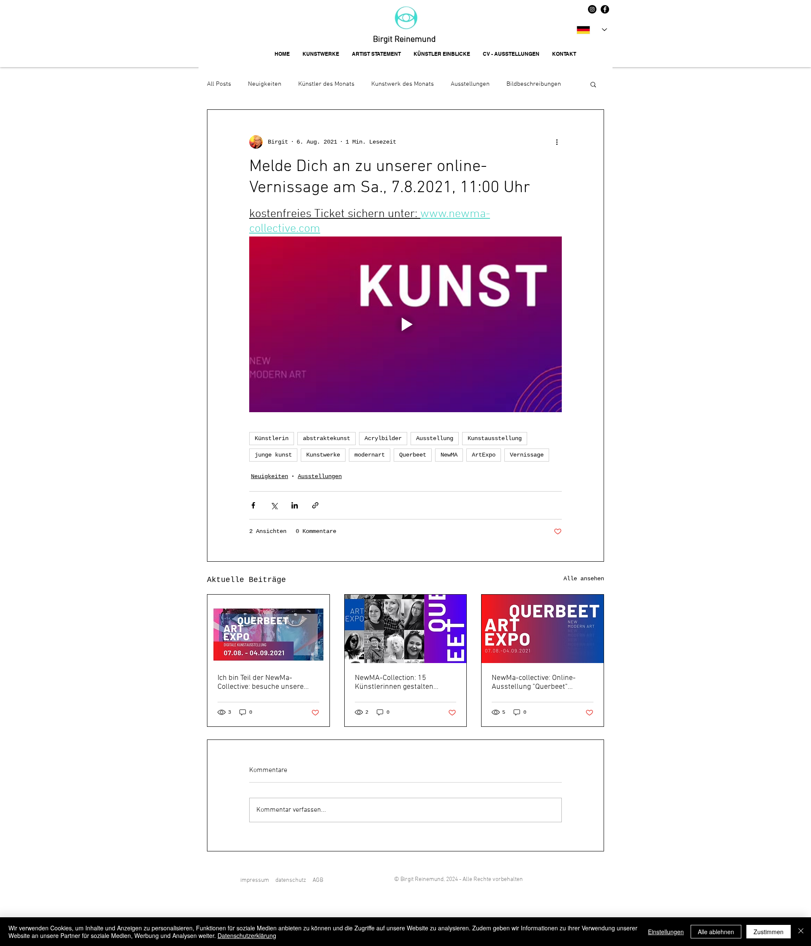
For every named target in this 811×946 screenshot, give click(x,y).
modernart (369, 454)
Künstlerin (271, 438)
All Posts (219, 84)
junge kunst (273, 454)
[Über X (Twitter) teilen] (274, 505)
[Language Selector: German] (592, 29)
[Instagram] (592, 9)
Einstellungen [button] (666, 931)
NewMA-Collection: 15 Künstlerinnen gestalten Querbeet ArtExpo (394, 682)
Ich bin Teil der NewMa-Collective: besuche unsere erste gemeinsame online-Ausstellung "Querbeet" (261, 682)
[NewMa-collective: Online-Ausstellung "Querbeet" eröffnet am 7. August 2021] (543, 629)
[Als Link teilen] (315, 505)
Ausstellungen (470, 84)
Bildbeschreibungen (533, 84)
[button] (593, 84)
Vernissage (527, 454)
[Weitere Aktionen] (557, 142)
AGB (318, 880)
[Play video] (405, 324)
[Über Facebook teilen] (253, 505)
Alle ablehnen (716, 931)
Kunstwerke (323, 454)
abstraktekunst (326, 438)
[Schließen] (801, 931)
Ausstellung (434, 438)
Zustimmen (769, 931)
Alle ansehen (583, 578)
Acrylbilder (383, 438)
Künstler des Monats (326, 84)
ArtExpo (483, 454)
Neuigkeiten (264, 84)
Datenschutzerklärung (247, 935)
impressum (254, 880)
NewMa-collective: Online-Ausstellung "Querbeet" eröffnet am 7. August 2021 (536, 682)
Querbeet (412, 454)
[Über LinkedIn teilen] (295, 505)
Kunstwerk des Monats (402, 84)
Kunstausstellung (495, 438)
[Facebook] (605, 9)
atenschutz (292, 880)
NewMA (449, 454)
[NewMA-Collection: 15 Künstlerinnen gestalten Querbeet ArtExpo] (406, 629)
